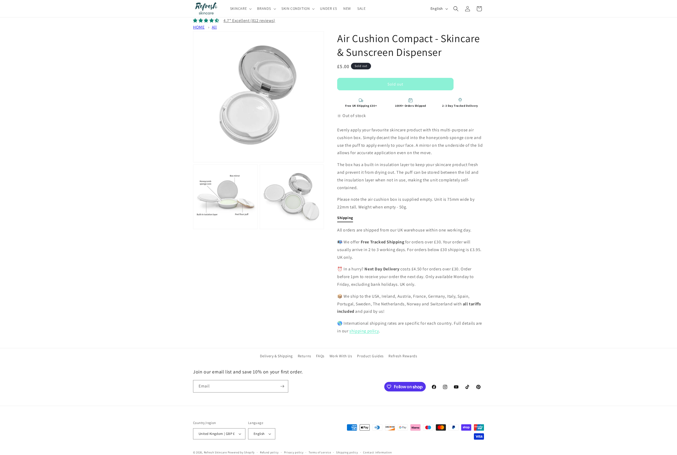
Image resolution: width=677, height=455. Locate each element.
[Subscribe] (282, 386)
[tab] (345, 218)
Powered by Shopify (241, 452)
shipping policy (364, 331)
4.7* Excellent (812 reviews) (249, 20)
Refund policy (269, 452)
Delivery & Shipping (276, 356)
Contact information (377, 452)
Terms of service (320, 452)
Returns (304, 356)
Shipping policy (347, 452)
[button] (240, 8)
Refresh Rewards (402, 356)
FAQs (320, 356)
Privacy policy (294, 452)
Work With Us (341, 356)
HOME (198, 27)
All (214, 27)
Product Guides (370, 356)
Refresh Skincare (215, 452)
